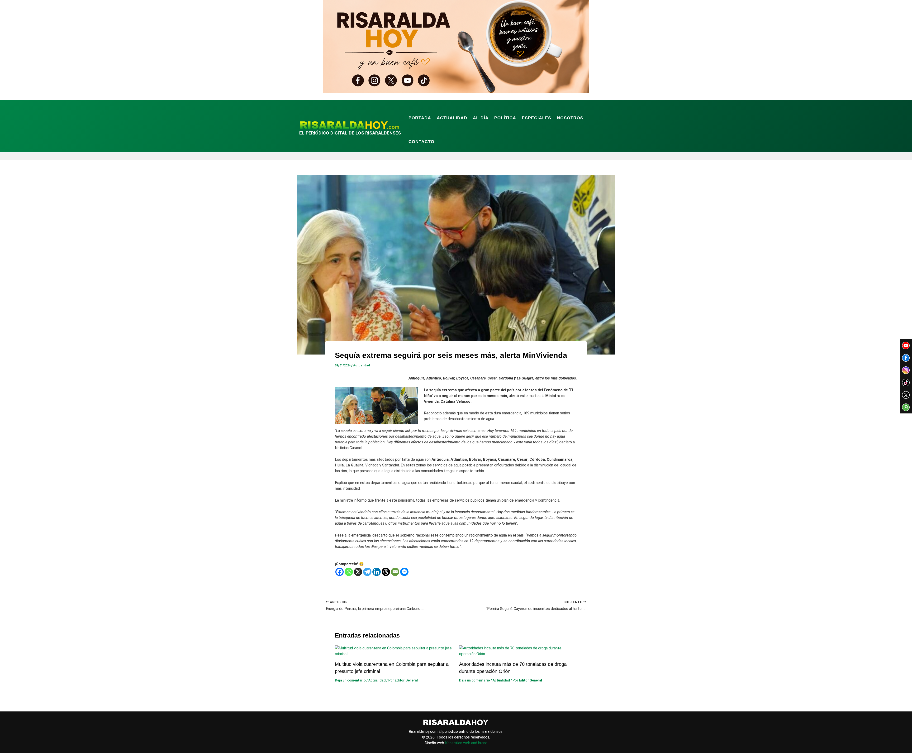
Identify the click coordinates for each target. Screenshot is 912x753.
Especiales (536, 117)
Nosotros (570, 117)
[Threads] (386, 572)
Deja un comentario (350, 680)
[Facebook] (339, 572)
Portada (419, 117)
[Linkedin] (376, 572)
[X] (358, 572)
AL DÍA (481, 117)
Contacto (421, 141)
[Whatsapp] (349, 572)
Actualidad (452, 117)
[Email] (395, 572)
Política (505, 117)
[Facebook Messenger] (404, 572)
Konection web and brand (466, 743)
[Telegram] (367, 572)
